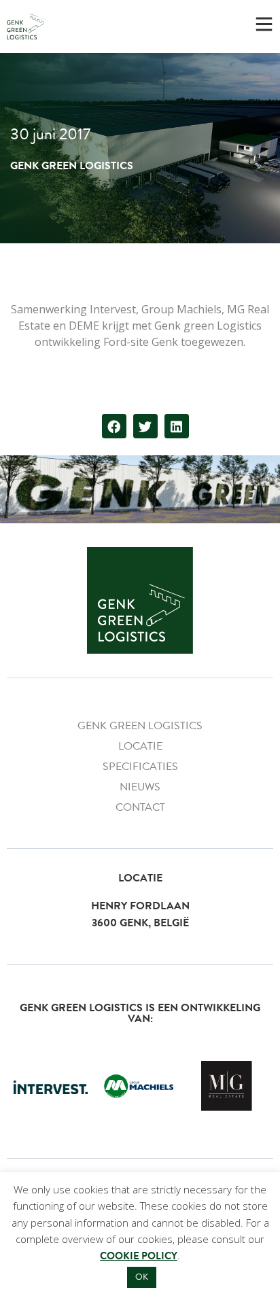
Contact (140, 807)
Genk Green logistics (140, 726)
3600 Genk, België (140, 923)
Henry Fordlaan (140, 906)
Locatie (140, 746)
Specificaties (140, 766)
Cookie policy (138, 1255)
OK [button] (141, 1277)
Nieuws (140, 787)
